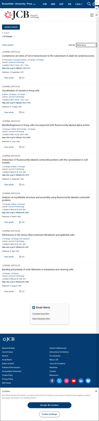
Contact (53, 371)
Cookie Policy (7, 375)
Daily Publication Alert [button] (41, 319)
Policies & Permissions (11, 367)
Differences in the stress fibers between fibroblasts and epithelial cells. (38, 235)
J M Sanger (31, 60)
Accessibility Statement (11, 371)
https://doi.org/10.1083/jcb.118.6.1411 (16, 68)
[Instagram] (66, 380)
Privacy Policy (7, 379)
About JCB (54, 360)
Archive (5, 356)
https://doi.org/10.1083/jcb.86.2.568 (15, 282)
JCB (45, 4)
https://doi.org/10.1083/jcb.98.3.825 (15, 213)
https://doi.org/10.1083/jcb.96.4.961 (15, 247)
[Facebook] (52, 380)
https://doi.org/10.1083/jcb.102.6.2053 (16, 137)
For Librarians (55, 356)
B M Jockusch (24, 239)
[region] (49, 404)
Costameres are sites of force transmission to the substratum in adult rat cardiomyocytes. (48, 55)
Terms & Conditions (57, 364)
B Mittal (4, 94)
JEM (53, 4)
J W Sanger (40, 60)
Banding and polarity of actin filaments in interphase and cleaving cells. (38, 269)
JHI (69, 4)
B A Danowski (7, 60)
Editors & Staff (8, 364)
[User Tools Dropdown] (94, 4)
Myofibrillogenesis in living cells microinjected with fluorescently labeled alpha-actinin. (46, 125)
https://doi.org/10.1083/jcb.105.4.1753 (16, 103)
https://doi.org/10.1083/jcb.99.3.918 (15, 175)
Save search (8, 45)
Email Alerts (7, 360)
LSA (78, 4)
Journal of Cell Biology (16, 62)
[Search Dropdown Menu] (89, 4)
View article (8, 78)
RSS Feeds (6, 383)
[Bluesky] (88, 380)
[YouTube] (73, 380)
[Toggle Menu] (92, 15)
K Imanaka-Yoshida (19, 60)
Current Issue (7, 352)
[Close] (14, 36)
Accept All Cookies (49, 405)
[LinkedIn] (81, 380)
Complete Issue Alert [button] (40, 314)
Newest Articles (8, 348)
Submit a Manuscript (58, 348)
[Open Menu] (19, 4)
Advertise (53, 367)
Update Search (10, 28)
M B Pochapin (22, 129)
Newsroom (54, 375)
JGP (61, 4)
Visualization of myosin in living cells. (21, 90)
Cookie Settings (49, 414)
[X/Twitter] (59, 380)
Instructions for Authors (59, 352)
